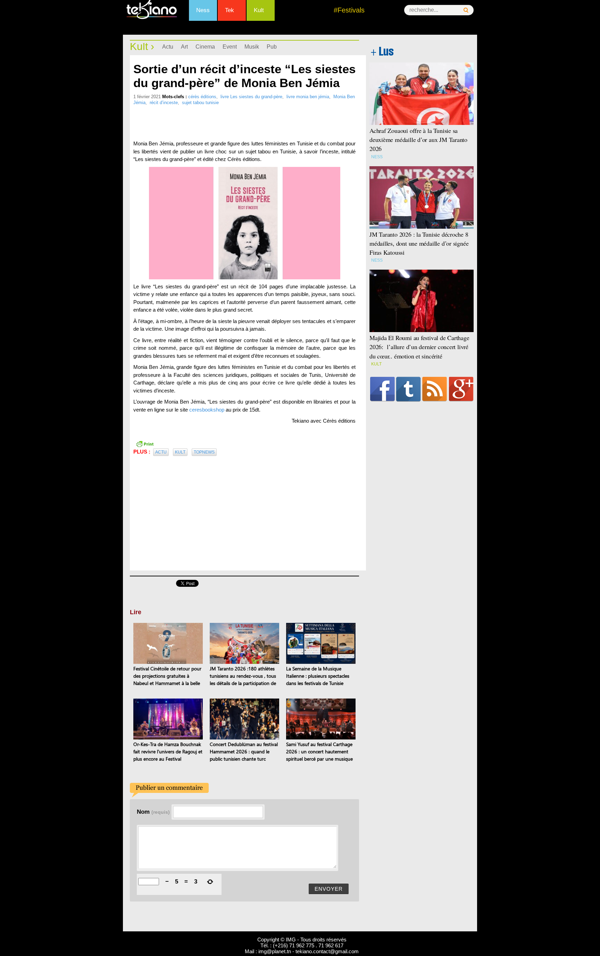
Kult (259, 10)
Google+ (461, 389)
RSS (435, 389)
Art (184, 47)
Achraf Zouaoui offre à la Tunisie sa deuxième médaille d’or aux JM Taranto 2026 (418, 139)
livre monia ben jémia (307, 96)
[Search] (466, 10)
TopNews (204, 452)
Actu (167, 47)
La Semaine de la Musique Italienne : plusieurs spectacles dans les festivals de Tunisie (317, 675)
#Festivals (349, 10)
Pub (272, 47)
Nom (153, 812)
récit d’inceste (164, 102)
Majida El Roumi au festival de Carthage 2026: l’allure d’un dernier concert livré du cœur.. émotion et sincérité (419, 346)
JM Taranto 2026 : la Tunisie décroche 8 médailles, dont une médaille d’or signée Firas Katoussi (418, 243)
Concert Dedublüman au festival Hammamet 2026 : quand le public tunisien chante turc (244, 751)
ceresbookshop (206, 410)
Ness (203, 10)
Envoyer (329, 889)
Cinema (205, 47)
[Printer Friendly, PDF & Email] (144, 443)
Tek (229, 10)
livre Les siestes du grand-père (251, 96)
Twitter (408, 389)
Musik (251, 47)
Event (230, 47)
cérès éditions (202, 96)
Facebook (382, 389)
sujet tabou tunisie (200, 102)
